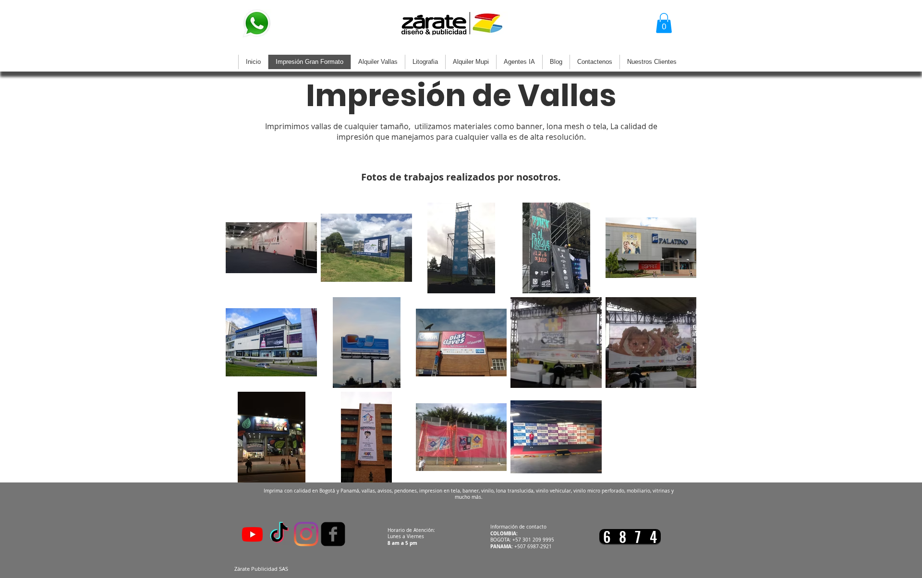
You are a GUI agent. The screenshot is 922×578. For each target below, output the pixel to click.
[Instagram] (306, 534)
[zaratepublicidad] (279, 534)
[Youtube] (252, 534)
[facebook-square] (333, 534)
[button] (663, 23)
